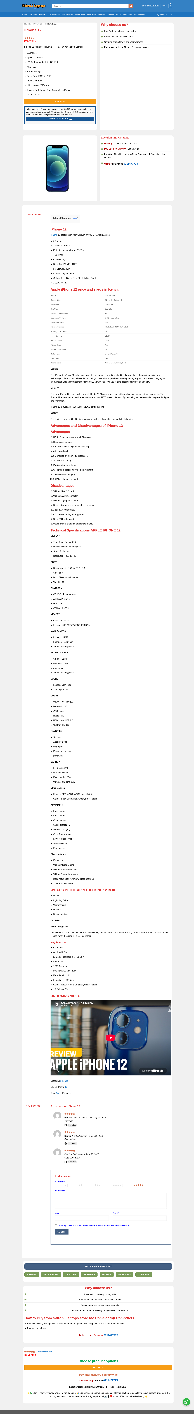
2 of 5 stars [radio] (73, 1185)
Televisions (54, 15)
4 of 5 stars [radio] (107, 1185)
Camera (110, 15)
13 (66, 1087)
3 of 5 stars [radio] (89, 1185)
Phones (43, 15)
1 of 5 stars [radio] (58, 1185)
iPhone (54, 235)
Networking (140, 15)
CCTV (118, 15)
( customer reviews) (44, 1352)
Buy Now (60, 101)
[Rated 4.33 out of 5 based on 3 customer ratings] (60, 38)
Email (116, 1213)
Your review (60, 1190)
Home (24, 15)
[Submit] (131, 6)
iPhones (64, 1081)
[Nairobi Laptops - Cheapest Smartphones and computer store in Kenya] (35, 6)
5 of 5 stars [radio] (127, 1185)
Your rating (60, 1181)
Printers (91, 15)
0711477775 (131, 163)
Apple (58, 1093)
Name (58, 1213)
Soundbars (67, 15)
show (75, 218)
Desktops (80, 15)
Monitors (127, 15)
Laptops (33, 15)
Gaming (101, 15)
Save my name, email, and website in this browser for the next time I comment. (94, 1225)
